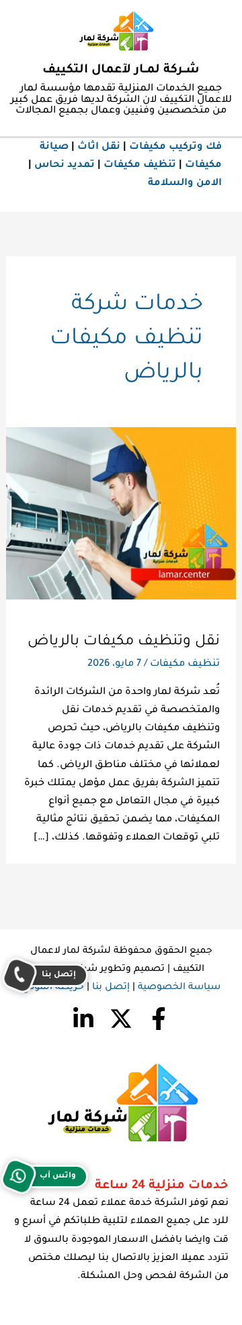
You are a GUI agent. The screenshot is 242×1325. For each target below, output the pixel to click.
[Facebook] (158, 1018)
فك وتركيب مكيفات (175, 147)
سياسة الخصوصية (179, 987)
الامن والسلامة (185, 183)
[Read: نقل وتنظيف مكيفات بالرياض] (121, 514)
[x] (121, 1018)
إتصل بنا (111, 987)
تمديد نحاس (64, 165)
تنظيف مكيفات (140, 165)
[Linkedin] (83, 1018)
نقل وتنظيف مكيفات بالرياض (124, 642)
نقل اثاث (98, 147)
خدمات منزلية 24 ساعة (162, 1186)
